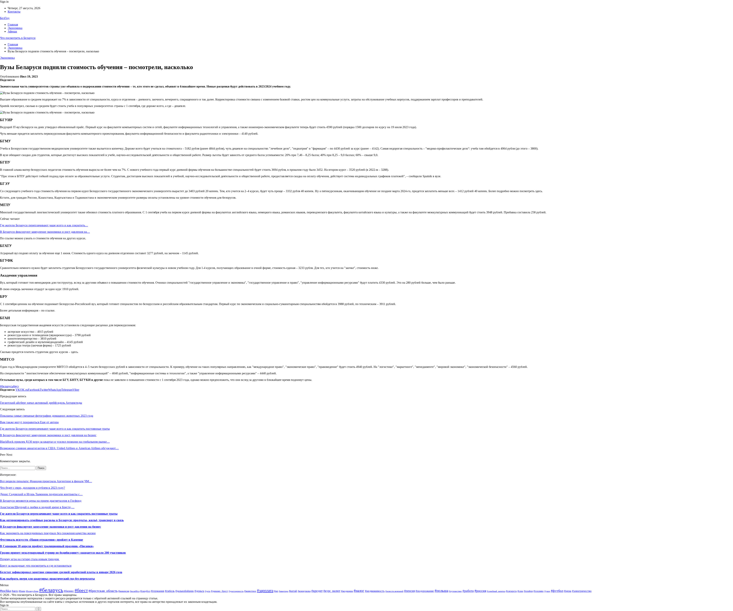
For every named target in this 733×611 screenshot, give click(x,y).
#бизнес (69, 590)
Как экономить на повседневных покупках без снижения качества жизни (48, 533)
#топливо (539, 591)
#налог (359, 591)
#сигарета (511, 591)
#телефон (528, 591)
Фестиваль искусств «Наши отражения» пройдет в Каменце (41, 539)
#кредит (317, 591)
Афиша (12, 31)
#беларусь (6, 386)
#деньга (199, 590)
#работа (468, 591)
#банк (22, 591)
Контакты (14, 11)
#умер (547, 591)
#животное (250, 591)
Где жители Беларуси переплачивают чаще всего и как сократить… (44, 225)
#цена (567, 590)
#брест (81, 590)
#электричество (582, 590)
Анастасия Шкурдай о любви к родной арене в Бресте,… (37, 507)
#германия (157, 590)
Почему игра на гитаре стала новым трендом (30, 559)
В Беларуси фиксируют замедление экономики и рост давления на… (45, 231)
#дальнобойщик (184, 591)
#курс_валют (331, 590)
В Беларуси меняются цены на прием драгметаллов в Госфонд (40, 500)
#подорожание (425, 590)
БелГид (4, 18)
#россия (480, 591)
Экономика (15, 28)
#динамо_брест (219, 591)
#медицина (347, 591)
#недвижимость (375, 590)
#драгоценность (236, 591)
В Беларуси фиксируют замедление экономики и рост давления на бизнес (50, 526)
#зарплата (265, 590)
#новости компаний (394, 591)
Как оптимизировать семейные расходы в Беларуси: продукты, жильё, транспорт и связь (62, 520)
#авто (15, 591)
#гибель (170, 590)
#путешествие (455, 591)
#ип (276, 591)
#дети (207, 591)
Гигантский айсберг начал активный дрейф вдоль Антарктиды (41, 402)
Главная (13, 24)
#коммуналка (304, 591)
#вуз (16, 386)
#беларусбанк (32, 591)
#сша (520, 591)
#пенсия (409, 591)
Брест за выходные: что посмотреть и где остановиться (35, 565)
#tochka (5, 591)
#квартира (283, 591)
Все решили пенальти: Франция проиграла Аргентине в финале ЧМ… (46, 481)
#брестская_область (103, 591)
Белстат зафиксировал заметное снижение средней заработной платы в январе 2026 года (61, 572)
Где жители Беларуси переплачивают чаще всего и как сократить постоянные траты (59, 513)
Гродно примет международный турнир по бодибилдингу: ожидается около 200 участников (63, 552)
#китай (293, 591)
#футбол (557, 591)
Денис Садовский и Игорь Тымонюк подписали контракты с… (41, 494)
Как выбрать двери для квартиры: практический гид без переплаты (47, 578)
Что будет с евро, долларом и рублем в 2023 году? (32, 487)
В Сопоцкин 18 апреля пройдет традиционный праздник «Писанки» (47, 546)
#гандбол (145, 591)
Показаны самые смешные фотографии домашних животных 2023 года (46, 415)
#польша (441, 591)
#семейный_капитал (496, 591)
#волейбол (135, 591)
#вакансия (123, 591)
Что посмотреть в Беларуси (18, 38)
